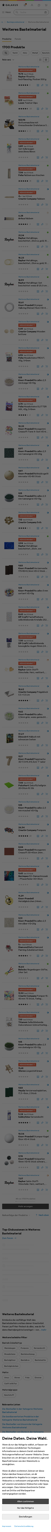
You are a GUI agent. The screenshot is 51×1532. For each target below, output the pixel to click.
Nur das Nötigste (25, 1508)
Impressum (6, 1526)
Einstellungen (25, 1516)
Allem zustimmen (25, 1501)
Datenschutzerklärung (23, 1526)
